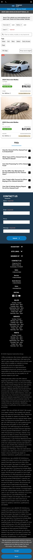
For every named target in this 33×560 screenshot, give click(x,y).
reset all (12, 29)
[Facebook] (13, 295)
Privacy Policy (22, 546)
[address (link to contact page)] (2, 2)
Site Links (15, 251)
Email (8, 210)
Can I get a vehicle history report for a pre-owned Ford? (14, 187)
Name (8, 201)
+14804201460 (16, 272)
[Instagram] (16, 295)
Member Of (15, 256)
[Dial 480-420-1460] (6, 2)
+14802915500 (16, 277)
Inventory (15, 247)
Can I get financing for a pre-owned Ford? (15, 164)
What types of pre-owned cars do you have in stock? (14, 157)
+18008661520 (16, 288)
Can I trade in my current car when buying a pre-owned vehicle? (14, 180)
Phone (5, 219)
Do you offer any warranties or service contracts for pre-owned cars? (14, 172)
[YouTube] (19, 295)
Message (9, 228)
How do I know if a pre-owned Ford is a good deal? (14, 150)
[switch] (31, 2)
